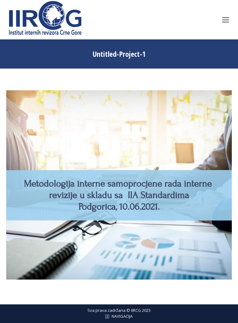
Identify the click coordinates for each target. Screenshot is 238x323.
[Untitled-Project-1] (119, 185)
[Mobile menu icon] (225, 20)
